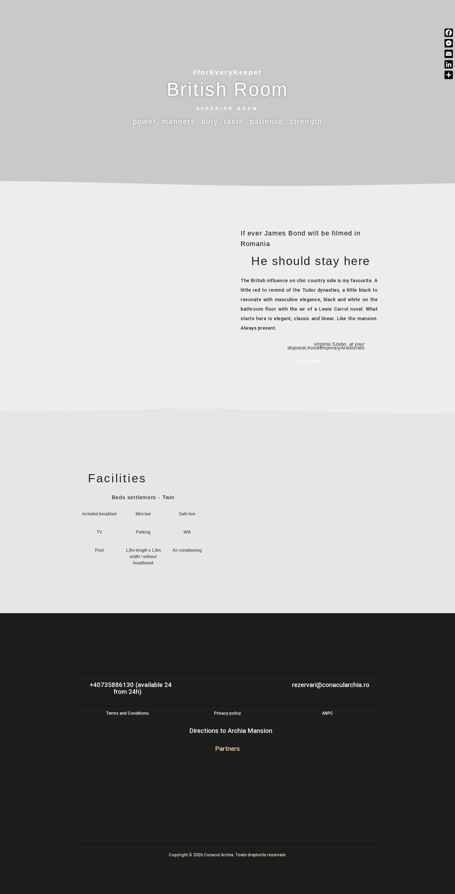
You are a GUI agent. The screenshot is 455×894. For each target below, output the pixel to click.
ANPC (327, 713)
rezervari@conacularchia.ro (329, 685)
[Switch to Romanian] (227, 808)
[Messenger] (448, 43)
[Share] (448, 75)
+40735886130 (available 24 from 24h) (130, 688)
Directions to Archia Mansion (230, 730)
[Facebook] (448, 32)
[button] (87, 298)
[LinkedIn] (448, 64)
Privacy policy (227, 713)
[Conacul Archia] (44, 12)
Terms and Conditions (127, 713)
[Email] (448, 54)
